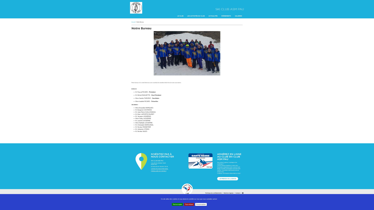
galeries (238, 16)
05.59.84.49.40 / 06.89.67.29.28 (159, 166)
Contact (237, 193)
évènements (226, 16)
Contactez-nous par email (159, 169)
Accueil (133, 22)
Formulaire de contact (158, 171)
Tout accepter (177, 204)
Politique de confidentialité (213, 193)
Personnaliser (201, 204)
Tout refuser (189, 204)
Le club (180, 16)
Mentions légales (228, 193)
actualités (213, 16)
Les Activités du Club (196, 16)
